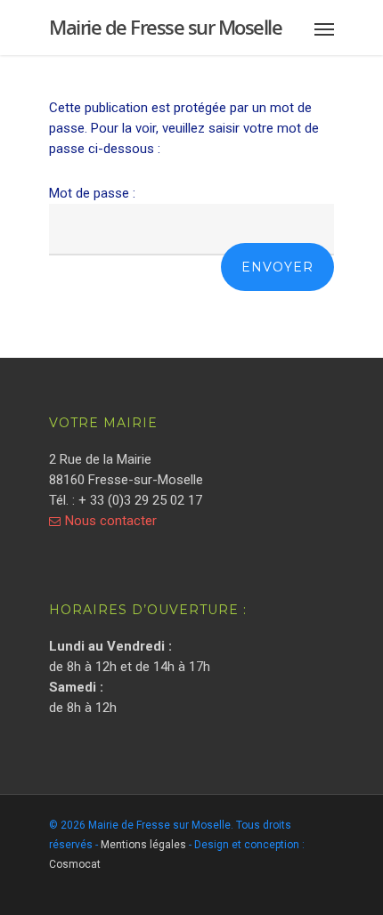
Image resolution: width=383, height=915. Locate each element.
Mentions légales (143, 844)
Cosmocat (75, 864)
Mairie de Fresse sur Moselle (165, 26)
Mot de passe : (92, 193)
